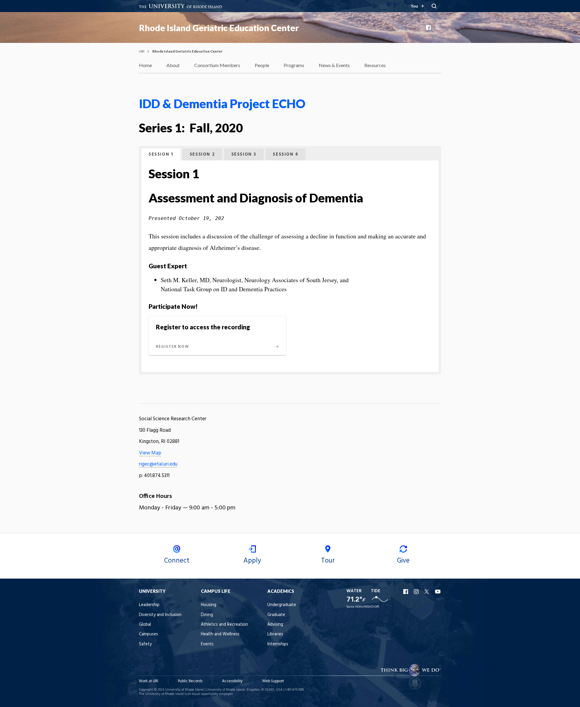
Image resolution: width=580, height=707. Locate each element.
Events (207, 644)
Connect (176, 560)
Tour (328, 560)
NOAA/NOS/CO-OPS (367, 607)
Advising (275, 624)
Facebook (429, 27)
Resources (375, 65)
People (262, 65)
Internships (277, 644)
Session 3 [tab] (243, 154)
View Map (150, 453)
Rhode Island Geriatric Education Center (219, 28)
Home (145, 65)
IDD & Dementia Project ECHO (222, 103)
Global (145, 624)
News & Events (334, 65)
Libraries (275, 634)
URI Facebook (406, 591)
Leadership (149, 605)
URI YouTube (438, 591)
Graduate (276, 615)
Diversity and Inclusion (160, 615)
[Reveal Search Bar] (434, 6)
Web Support (273, 681)
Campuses (148, 634)
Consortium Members (217, 65)
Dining (207, 615)
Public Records (190, 681)
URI (141, 51)
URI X (427, 591)
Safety (145, 644)
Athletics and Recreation (224, 624)
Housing (208, 605)
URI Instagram (417, 591)
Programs (294, 65)
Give (403, 560)
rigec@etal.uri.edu (158, 464)
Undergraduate (281, 605)
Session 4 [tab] (285, 154)
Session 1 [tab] (161, 154)
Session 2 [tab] (202, 154)
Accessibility (232, 681)
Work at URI (148, 681)
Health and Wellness (220, 634)
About (173, 65)
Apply (252, 560)
